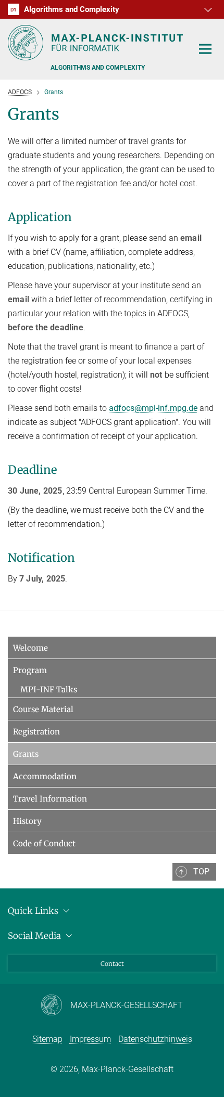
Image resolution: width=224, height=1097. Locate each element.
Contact (112, 963)
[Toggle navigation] (205, 49)
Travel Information (50, 799)
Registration (36, 732)
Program (30, 670)
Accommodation (45, 776)
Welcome (30, 648)
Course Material (43, 709)
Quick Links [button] (34, 911)
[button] (206, 9)
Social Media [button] (35, 935)
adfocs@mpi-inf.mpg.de (153, 408)
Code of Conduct (44, 843)
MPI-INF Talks (48, 689)
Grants (26, 754)
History (27, 821)
